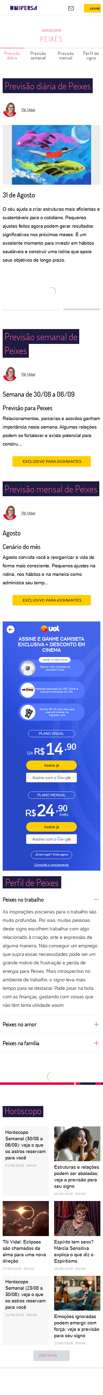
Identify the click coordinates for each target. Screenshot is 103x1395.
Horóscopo (51, 30)
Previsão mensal (66, 55)
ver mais (48, 1355)
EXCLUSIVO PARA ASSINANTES (52, 461)
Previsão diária (12, 55)
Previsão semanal (38, 55)
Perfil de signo (91, 55)
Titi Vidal (28, 110)
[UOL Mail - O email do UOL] (71, 8)
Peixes (51, 38)
